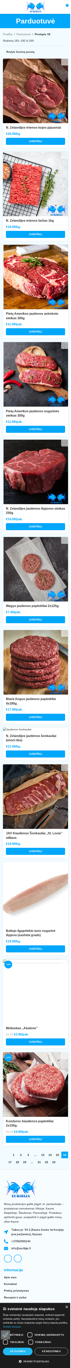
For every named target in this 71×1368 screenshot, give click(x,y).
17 (10, 1162)
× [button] (66, 1307)
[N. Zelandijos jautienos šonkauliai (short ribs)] (35, 730)
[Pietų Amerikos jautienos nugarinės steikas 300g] (35, 374)
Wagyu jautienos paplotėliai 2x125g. (32, 606)
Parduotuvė (23, 34)
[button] (35, 141)
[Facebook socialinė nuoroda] (8, 1258)
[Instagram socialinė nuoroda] (18, 1258)
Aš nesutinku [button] (51, 1351)
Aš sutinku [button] (17, 1351)
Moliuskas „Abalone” (22, 1028)
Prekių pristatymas (16, 1290)
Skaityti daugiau (12, 1326)
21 (39, 1162)
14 (50, 1154)
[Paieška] (58, 7)
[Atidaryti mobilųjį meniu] (4, 7)
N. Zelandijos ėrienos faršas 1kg (30, 220)
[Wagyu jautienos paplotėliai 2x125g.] (35, 569)
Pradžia (7, 34)
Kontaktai (10, 1284)
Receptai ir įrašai (15, 1297)
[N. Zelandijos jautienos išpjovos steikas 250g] (35, 472)
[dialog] (35, 1335)
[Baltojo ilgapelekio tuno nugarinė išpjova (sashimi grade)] (35, 894)
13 (42, 1154)
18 (17, 1162)
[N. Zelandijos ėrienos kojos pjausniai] (35, 91)
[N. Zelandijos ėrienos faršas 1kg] (35, 184)
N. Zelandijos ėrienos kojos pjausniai (33, 127)
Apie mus (10, 1277)
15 (57, 1154)
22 (46, 1162)
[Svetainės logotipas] (35, 6)
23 (53, 1162)
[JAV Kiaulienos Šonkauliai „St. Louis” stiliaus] (35, 796)
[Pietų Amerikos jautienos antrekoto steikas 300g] (35, 277)
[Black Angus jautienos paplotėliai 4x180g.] (35, 662)
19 (24, 1162)
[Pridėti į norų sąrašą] (64, 62)
